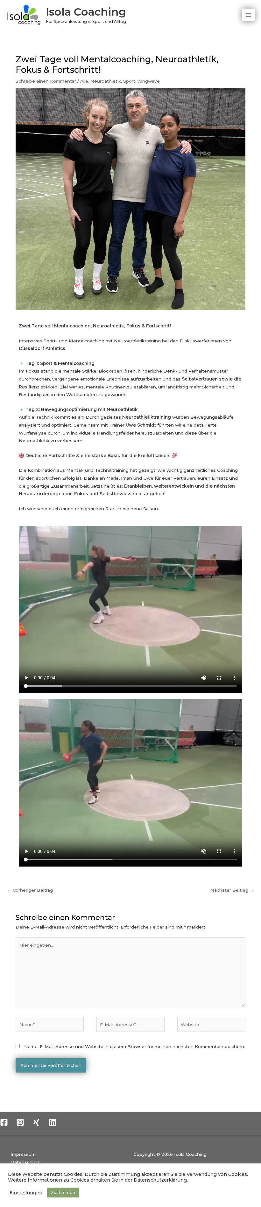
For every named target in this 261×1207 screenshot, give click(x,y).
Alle (84, 81)
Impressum (23, 1154)
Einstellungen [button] (26, 1193)
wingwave (149, 81)
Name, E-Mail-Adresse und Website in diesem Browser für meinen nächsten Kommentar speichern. (134, 1046)
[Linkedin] (53, 1122)
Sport (129, 81)
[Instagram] (20, 1122)
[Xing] (36, 1122)
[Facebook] (4, 1122)
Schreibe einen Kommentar (46, 81)
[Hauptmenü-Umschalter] (248, 15)
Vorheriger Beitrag (30, 890)
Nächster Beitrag (232, 890)
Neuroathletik (105, 81)
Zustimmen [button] (63, 1192)
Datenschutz (25, 1162)
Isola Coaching (86, 11)
